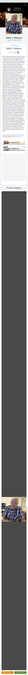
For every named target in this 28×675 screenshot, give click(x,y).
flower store (18, 136)
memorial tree (19, 135)
